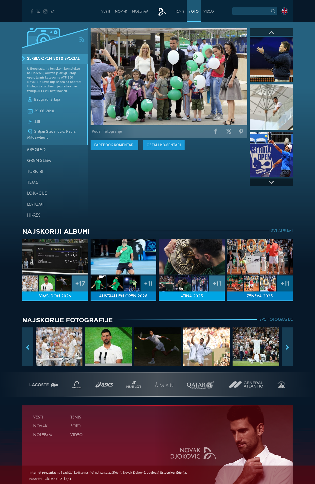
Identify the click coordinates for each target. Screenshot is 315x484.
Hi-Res (34, 215)
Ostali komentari (164, 145)
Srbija (55, 99)
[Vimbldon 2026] (55, 257)
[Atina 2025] (192, 257)
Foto (194, 12)
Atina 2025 (191, 296)
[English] (284, 11)
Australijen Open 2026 (123, 296)
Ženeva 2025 (260, 296)
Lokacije (37, 193)
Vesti (105, 12)
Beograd (41, 99)
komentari (114, 145)
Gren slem (39, 161)
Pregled (36, 150)
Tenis (179, 12)
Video (209, 12)
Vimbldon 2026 (55, 296)
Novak (121, 12)
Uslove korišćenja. (173, 472)
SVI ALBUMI (282, 231)
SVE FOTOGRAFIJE (276, 320)
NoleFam (140, 12)
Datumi (35, 204)
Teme (32, 182)
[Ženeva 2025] (260, 257)
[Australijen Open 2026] (124, 257)
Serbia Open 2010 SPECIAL (53, 59)
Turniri (35, 172)
